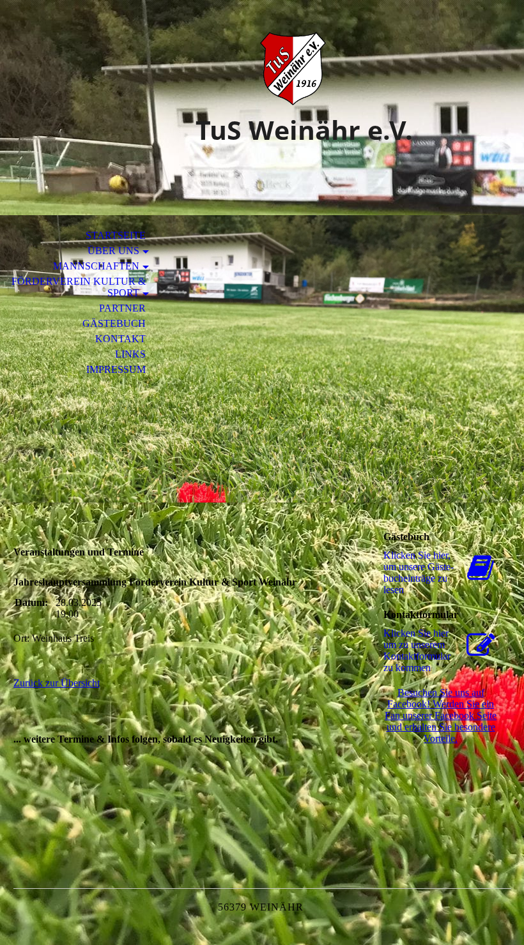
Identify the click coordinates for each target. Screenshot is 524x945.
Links (130, 354)
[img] (262, 68)
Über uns (113, 250)
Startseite (116, 235)
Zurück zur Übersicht (56, 682)
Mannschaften (96, 266)
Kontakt (120, 338)
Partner (122, 308)
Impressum (116, 369)
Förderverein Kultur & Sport (79, 287)
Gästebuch (114, 323)
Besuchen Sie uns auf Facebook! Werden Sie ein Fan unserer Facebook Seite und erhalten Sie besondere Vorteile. (441, 715)
